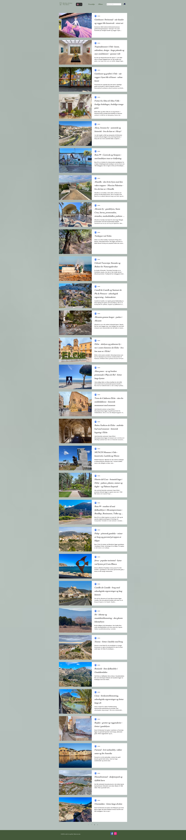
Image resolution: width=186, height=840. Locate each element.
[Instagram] (115, 833)
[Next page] (97, 824)
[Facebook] (111, 833)
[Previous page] (88, 824)
